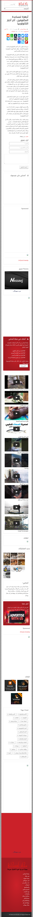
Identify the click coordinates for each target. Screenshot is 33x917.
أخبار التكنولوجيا (23, 728)
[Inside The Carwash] (16, 523)
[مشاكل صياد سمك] (16, 507)
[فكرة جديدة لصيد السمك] (16, 413)
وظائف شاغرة (23, 749)
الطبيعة (25, 717)
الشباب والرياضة (22, 742)
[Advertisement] (16, 232)
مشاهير (13, 749)
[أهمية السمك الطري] (16, 429)
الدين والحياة (12, 714)
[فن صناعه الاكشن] (16, 397)
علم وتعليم (24, 756)
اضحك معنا (24, 721)
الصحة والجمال (23, 739)
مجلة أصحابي (23, 29)
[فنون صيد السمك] (16, 476)
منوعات (17, 746)
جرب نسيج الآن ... (16, 852)
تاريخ (10, 753)
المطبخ (25, 746)
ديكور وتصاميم (23, 725)
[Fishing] (16, 460)
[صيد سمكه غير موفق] (16, 492)
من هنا (22, 366)
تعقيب (26, 136)
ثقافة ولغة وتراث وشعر (21, 753)
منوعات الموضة (23, 735)
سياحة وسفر (14, 721)
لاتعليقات (13, 31)
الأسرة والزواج (23, 714)
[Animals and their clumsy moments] (16, 382)
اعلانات (17, 717)
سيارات (12, 742)
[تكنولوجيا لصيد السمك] (16, 444)
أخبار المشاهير (23, 732)
